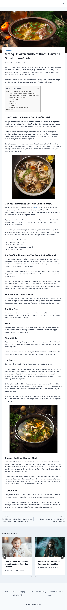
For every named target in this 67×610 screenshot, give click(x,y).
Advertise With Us (19, 595)
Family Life (8, 50)
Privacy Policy (41, 592)
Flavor (12, 101)
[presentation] (17, 547)
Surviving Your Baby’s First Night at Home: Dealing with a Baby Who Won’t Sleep (17, 518)
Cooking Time (14, 99)
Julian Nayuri (10, 62)
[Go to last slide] (4, 556)
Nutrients (12, 105)
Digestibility (13, 103)
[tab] (31, 576)
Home (6, 592)
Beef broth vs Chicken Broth (18, 97)
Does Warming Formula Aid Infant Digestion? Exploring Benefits (16, 564)
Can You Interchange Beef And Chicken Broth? (23, 93)
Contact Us (50, 595)
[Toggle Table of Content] (37, 88)
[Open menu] (63, 3)
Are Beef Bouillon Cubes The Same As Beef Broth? (24, 95)
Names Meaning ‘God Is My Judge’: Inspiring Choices (52, 518)
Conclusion (10, 110)
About (31, 592)
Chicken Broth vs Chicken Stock (19, 107)
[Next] (62, 556)
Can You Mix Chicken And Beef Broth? (19, 91)
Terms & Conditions (56, 592)
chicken (35, 207)
